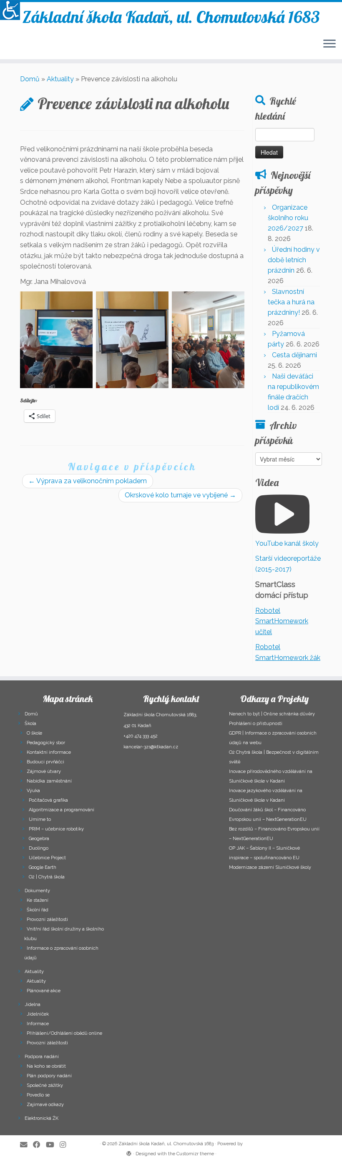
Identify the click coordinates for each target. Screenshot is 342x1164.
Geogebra (39, 838)
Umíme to (40, 819)
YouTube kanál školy (287, 543)
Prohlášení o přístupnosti (255, 723)
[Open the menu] (329, 44)
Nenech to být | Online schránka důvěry (272, 714)
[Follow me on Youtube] (53, 1144)
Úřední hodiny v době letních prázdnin (294, 260)
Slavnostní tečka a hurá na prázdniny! (291, 302)
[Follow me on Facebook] (39, 1144)
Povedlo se (38, 1095)
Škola (30, 723)
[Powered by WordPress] (129, 1152)
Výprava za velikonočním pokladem (87, 481)
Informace (38, 1023)
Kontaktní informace (49, 752)
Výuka (33, 790)
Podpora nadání (42, 1056)
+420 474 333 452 (140, 736)
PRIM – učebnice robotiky (56, 829)
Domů (30, 79)
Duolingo (38, 848)
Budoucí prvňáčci (45, 762)
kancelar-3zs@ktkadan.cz (150, 747)
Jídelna (32, 1004)
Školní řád (37, 910)
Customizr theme (195, 1153)
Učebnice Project (47, 857)
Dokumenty (37, 890)
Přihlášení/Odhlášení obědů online (64, 1033)
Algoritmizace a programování (61, 810)
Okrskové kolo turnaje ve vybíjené (180, 495)
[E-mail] (26, 1144)
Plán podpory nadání (49, 1076)
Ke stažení (37, 900)
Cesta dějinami (294, 355)
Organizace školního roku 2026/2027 (288, 217)
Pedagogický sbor (46, 742)
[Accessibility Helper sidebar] (10, 10)
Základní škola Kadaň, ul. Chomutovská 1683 (171, 17)
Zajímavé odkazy (45, 1104)
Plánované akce (43, 990)
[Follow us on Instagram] (65, 1144)
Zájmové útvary (44, 771)
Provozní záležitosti (47, 919)
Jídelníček (38, 1014)
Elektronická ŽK (41, 1118)
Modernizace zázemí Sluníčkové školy (270, 867)
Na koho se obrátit (46, 1066)
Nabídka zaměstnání (49, 781)
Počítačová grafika (48, 800)
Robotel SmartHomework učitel (281, 621)
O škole (34, 733)
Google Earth (42, 867)
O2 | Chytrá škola (47, 877)
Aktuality (60, 79)
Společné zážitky (45, 1085)
